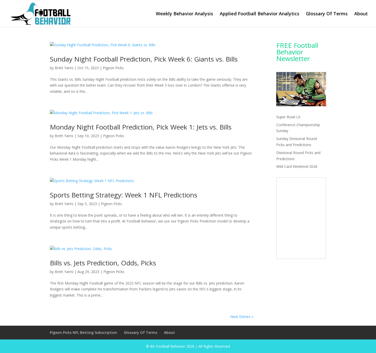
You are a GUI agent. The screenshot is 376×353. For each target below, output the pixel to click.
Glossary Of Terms (327, 14)
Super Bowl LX (288, 116)
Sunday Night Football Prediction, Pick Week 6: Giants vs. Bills (144, 59)
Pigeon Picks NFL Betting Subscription (83, 332)
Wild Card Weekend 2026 (296, 166)
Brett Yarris (64, 67)
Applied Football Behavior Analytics (259, 14)
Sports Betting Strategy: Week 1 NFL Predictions (123, 194)
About (361, 14)
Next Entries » (241, 316)
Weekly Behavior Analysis (184, 14)
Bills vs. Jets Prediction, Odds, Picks (103, 262)
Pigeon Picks (113, 67)
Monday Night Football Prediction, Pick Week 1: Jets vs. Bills (140, 127)
